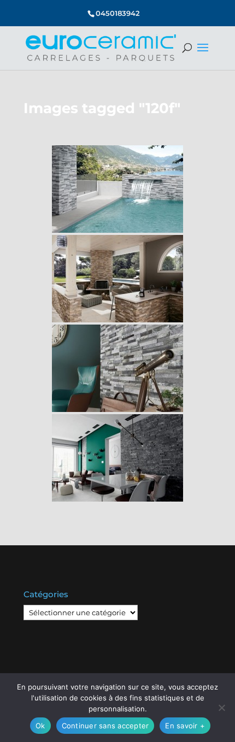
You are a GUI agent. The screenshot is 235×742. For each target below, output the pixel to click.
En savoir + (185, 725)
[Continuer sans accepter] (221, 707)
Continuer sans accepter (105, 725)
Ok (40, 725)
